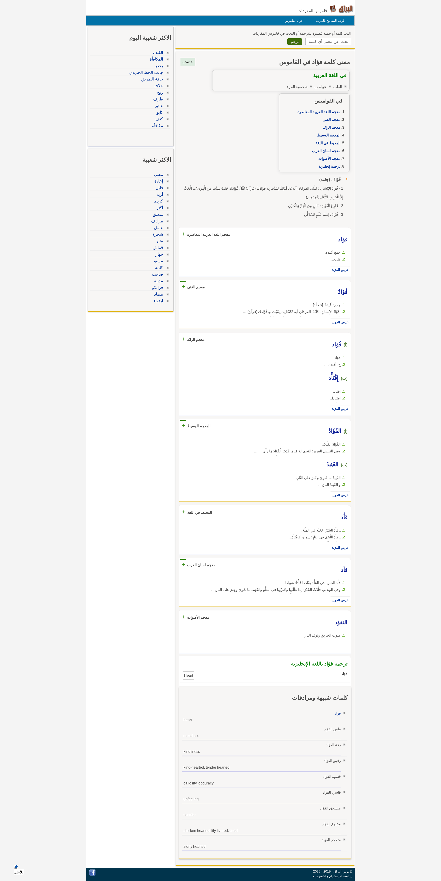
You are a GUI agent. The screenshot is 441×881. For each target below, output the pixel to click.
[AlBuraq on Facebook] (92, 874)
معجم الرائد (331, 127)
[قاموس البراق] (341, 9)
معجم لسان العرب (326, 151)
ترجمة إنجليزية (329, 166)
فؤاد (338, 713)
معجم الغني (331, 120)
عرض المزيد (340, 270)
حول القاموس (294, 20)
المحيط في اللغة (328, 143)
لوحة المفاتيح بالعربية (330, 20)
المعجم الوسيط (328, 135)
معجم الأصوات (329, 159)
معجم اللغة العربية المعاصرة (318, 112)
